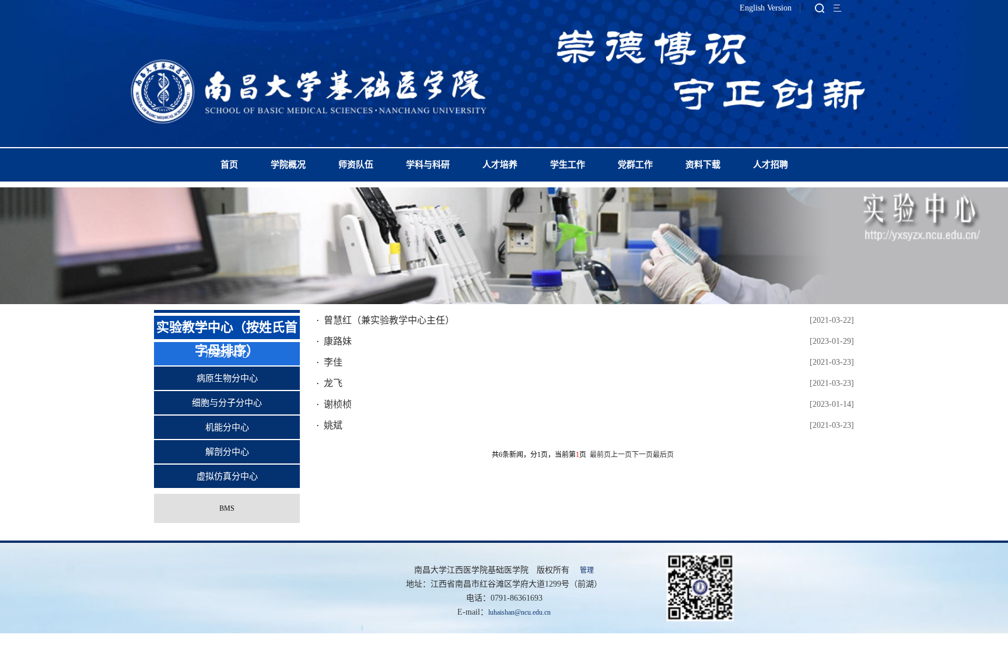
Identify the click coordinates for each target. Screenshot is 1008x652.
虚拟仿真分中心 (227, 476)
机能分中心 (227, 427)
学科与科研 (428, 164)
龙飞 (333, 383)
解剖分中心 (227, 451)
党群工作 (635, 164)
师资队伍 (355, 164)
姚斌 (333, 425)
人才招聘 (770, 164)
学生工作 (567, 164)
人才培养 (499, 164)
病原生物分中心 (227, 378)
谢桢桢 (338, 404)
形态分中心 (227, 353)
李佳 (333, 362)
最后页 (663, 455)
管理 (587, 570)
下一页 (642, 455)
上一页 (621, 455)
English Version (766, 8)
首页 (229, 164)
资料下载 (702, 164)
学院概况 (288, 164)
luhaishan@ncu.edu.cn (519, 612)
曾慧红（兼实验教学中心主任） (389, 320)
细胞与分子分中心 (227, 402)
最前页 (600, 455)
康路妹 (338, 341)
